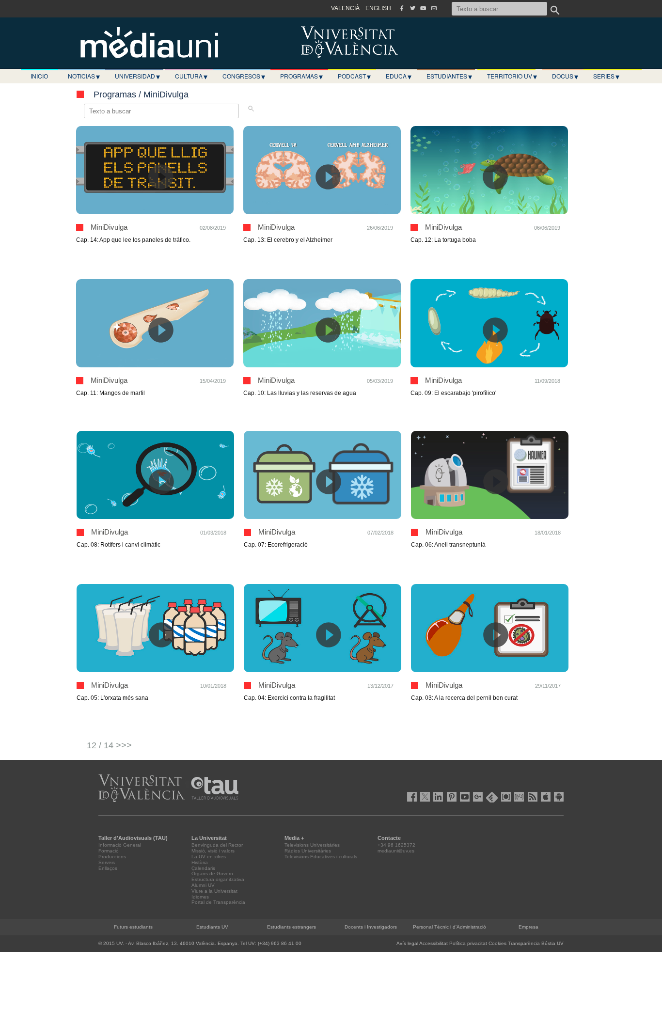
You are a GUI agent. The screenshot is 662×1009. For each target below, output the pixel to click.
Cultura (191, 76)
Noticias (84, 76)
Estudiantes (449, 76)
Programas (301, 76)
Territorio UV (512, 76)
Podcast (354, 76)
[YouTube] (423, 8)
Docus (565, 76)
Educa (398, 76)
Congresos (243, 76)
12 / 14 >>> (109, 745)
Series (606, 76)
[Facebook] (401, 8)
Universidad (137, 76)
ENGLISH (378, 8)
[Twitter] (412, 8)
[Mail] (433, 8)
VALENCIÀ (345, 8)
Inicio (39, 76)
